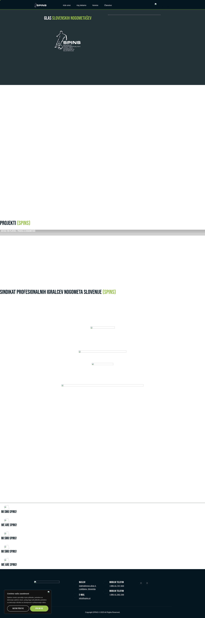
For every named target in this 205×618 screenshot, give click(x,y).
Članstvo (108, 5)
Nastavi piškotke (18, 608)
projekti (15, 223)
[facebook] (147, 583)
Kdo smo (67, 5)
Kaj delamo (81, 5)
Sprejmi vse (39, 608)
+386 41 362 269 (116, 595)
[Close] (49, 592)
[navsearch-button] (148, 5)
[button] (1, 254)
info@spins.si (84, 598)
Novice (95, 5)
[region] (27, 602)
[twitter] (141, 583)
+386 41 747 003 (116, 586)
